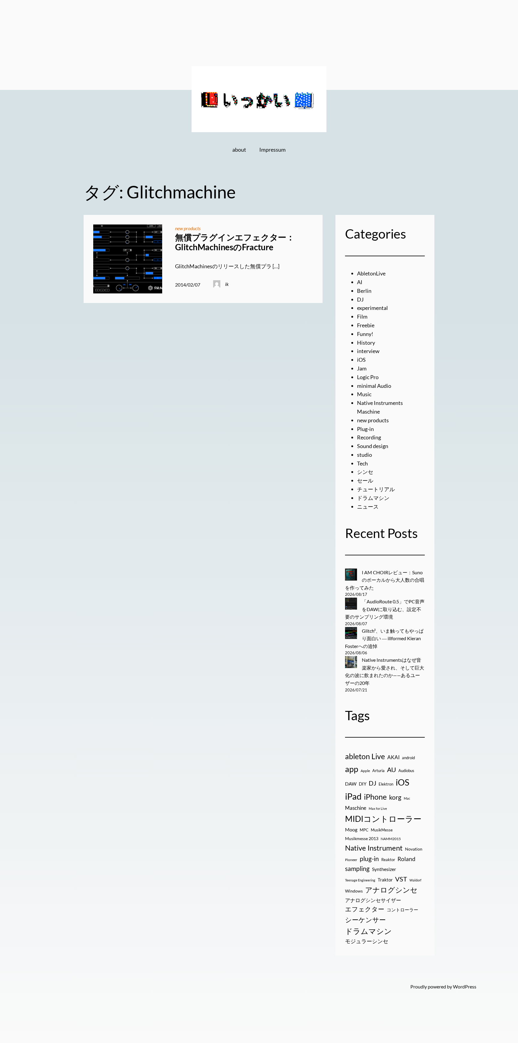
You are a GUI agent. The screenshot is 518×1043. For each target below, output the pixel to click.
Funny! (365, 334)
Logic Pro (368, 377)
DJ (360, 299)
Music (364, 394)
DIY (362, 783)
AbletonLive (371, 273)
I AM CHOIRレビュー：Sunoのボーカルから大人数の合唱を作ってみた (384, 579)
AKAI (393, 757)
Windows (354, 890)
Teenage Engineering (360, 880)
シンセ (365, 471)
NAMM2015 (391, 838)
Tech (362, 463)
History (366, 342)
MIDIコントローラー (383, 819)
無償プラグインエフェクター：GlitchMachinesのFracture (235, 242)
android (408, 757)
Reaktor (388, 859)
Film (362, 316)
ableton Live (365, 756)
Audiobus (406, 770)
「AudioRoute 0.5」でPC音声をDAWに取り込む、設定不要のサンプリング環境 (384, 609)
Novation (413, 849)
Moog (351, 829)
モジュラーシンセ (366, 941)
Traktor (385, 879)
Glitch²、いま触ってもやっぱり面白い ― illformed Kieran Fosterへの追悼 (384, 638)
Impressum (272, 149)
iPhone (375, 796)
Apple (365, 771)
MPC (364, 830)
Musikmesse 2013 (361, 838)
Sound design (372, 446)
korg (395, 797)
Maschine (355, 808)
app (351, 769)
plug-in (369, 858)
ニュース (368, 506)
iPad (353, 796)
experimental (372, 308)
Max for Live (378, 808)
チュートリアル (376, 489)
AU (391, 770)
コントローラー (402, 909)
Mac (407, 798)
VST (401, 879)
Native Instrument (374, 847)
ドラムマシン (373, 498)
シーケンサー (365, 920)
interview (368, 351)
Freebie (365, 325)
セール (365, 480)
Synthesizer (384, 869)
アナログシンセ (391, 889)
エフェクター (364, 909)
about (239, 149)
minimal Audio (374, 385)
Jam (362, 368)
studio (364, 454)
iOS (361, 359)
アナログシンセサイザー (373, 900)
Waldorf (415, 880)
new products (188, 228)
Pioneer (351, 860)
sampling (357, 868)
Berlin (364, 290)
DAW (350, 783)
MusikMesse (382, 830)
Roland (406, 858)
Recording (369, 437)
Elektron (386, 784)
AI (359, 282)
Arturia (378, 770)
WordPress (464, 986)
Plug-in (365, 429)
